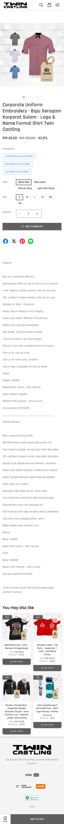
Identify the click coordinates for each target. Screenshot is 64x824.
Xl (43, 197)
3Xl (20, 203)
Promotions (9, 149)
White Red (23, 182)
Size (5, 197)
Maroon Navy (25, 188)
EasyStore (32, 763)
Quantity (7, 212)
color (5, 182)
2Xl (50, 197)
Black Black (40, 182)
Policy (32, 806)
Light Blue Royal (45, 188)
